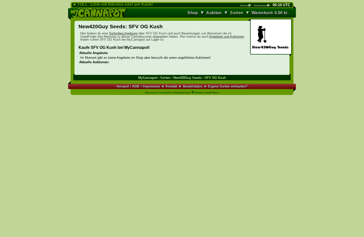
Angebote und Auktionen (226, 36)
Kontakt (171, 86)
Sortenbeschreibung (123, 33)
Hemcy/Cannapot (182, 92)
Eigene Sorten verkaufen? (228, 86)
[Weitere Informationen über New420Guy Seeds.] (270, 37)
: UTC (281, 5)
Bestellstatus (193, 86)
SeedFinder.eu (212, 92)
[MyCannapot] (99, 13)
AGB (135, 86)
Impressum (151, 86)
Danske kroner (262, 5)
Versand (122, 86)
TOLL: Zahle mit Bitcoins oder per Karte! (115, 4)
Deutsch (245, 5)
